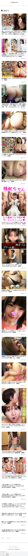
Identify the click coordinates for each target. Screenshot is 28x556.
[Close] (8, 554)
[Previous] (1, 553)
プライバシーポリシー (14, 546)
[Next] (5, 553)
